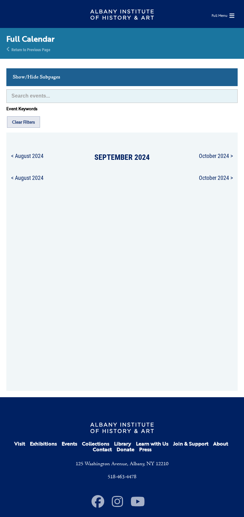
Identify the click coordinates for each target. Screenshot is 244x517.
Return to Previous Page (30, 49)
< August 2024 (27, 156)
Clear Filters (23, 122)
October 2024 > (216, 156)
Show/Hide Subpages (36, 77)
